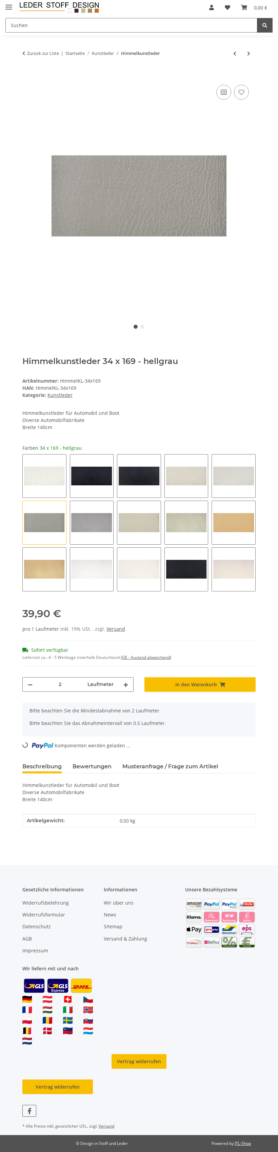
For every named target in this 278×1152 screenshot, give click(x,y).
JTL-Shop (243, 1143)
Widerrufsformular (43, 914)
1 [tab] (136, 327)
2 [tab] (142, 327)
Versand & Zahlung (125, 938)
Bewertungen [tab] (92, 766)
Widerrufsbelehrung (45, 903)
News (110, 914)
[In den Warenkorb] (27, 75)
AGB (27, 938)
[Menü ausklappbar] (8, 4)
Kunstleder (60, 395)
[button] (211, 7)
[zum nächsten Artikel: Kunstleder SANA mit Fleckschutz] (249, 53)
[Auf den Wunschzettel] (241, 92)
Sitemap (113, 926)
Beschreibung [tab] (42, 766)
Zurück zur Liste (43, 53)
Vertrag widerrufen (139, 1061)
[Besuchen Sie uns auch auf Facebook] (29, 1111)
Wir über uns (119, 903)
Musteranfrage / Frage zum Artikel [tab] (170, 766)
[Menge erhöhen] (125, 684)
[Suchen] (265, 25)
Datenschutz (36, 926)
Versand (115, 629)
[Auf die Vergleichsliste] (223, 92)
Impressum (35, 950)
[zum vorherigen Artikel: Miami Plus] (235, 53)
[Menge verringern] (30, 684)
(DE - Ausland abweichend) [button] (146, 657)
